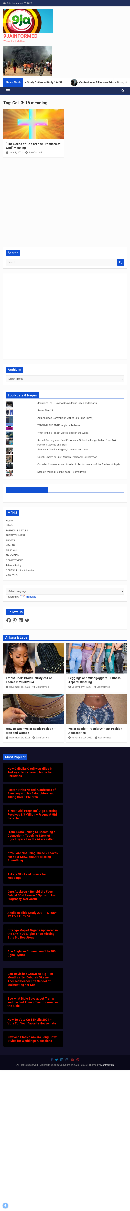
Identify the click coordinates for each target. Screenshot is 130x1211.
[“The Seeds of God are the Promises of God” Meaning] (33, 124)
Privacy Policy (13, 565)
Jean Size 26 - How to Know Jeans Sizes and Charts (67, 403)
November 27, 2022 (82, 737)
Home (9, 520)
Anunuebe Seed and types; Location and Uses (62, 449)
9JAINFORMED (20, 36)
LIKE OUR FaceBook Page (27, 490)
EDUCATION (12, 555)
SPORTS (10, 540)
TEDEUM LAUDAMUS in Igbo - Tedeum (58, 425)
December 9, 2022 (81, 687)
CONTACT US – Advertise (20, 570)
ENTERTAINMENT (15, 535)
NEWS (9, 525)
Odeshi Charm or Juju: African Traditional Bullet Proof (67, 457)
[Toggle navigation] (7, 91)
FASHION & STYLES (17, 530)
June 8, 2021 (16, 152)
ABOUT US (12, 575)
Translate (31, 596)
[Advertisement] (65, 202)
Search (120, 262)
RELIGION (11, 550)
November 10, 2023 (19, 687)
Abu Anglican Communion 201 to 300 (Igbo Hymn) (65, 417)
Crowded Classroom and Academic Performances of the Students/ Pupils (78, 464)
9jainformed (35, 152)
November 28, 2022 (19, 737)
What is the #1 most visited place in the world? (63, 432)
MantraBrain (107, 1064)
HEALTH (10, 545)
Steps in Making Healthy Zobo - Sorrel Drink (61, 471)
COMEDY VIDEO (14, 560)
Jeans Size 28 (45, 410)
